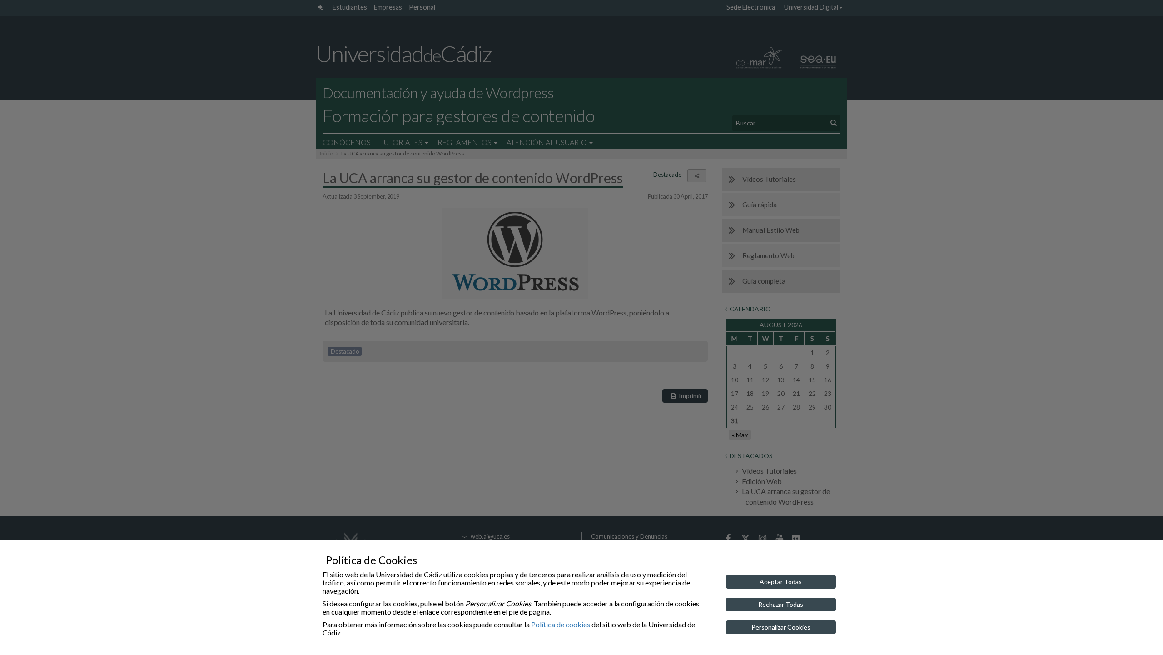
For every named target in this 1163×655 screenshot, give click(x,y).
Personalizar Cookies (780, 627)
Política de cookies (560, 624)
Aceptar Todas (781, 581)
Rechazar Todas (780, 604)
